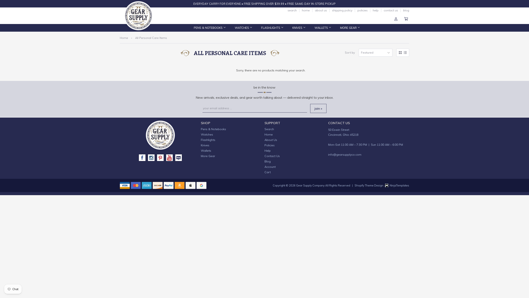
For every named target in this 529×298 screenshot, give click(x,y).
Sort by (350, 52)
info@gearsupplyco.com (344, 154)
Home (306, 10)
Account (396, 19)
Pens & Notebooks (208, 28)
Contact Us (391, 10)
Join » (318, 109)
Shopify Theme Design (369, 185)
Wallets (322, 28)
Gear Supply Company (310, 185)
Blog (406, 10)
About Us (321, 10)
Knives (297, 28)
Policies (362, 10)
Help (376, 10)
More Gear (348, 28)
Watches (242, 28)
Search (292, 10)
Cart (406, 19)
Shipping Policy (342, 10)
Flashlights (271, 28)
